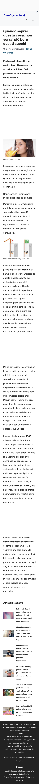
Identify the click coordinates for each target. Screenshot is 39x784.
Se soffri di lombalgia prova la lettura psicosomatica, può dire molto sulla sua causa (24, 673)
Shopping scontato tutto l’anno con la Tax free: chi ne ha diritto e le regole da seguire (24, 633)
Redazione (30, 777)
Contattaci (19, 761)
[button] (26, 20)
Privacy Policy (9, 777)
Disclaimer (20, 777)
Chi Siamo (19, 780)
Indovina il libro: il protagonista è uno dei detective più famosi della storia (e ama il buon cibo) (24, 615)
